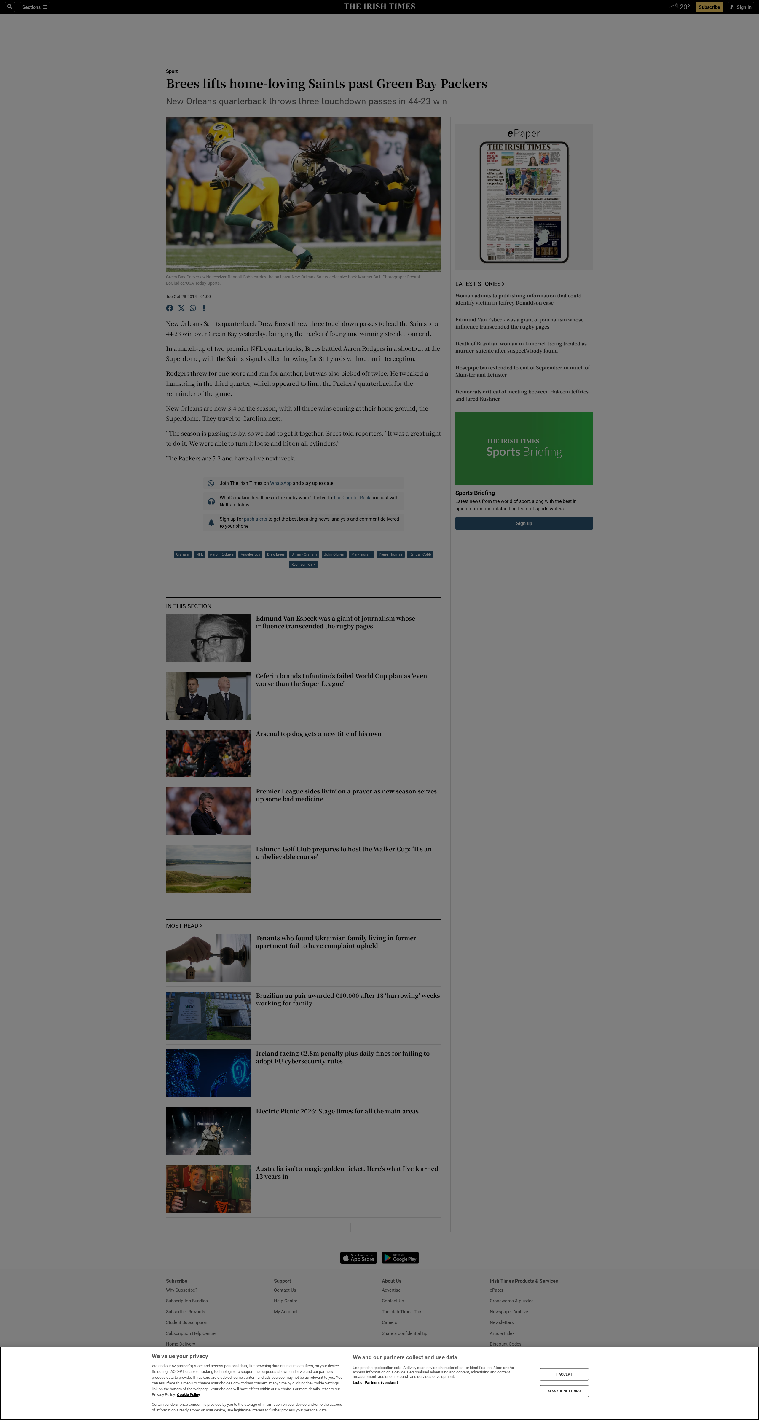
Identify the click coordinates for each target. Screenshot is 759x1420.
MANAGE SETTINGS (564, 1391)
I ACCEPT (564, 1374)
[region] (379, 1383)
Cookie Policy (188, 1394)
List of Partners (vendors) (375, 1382)
